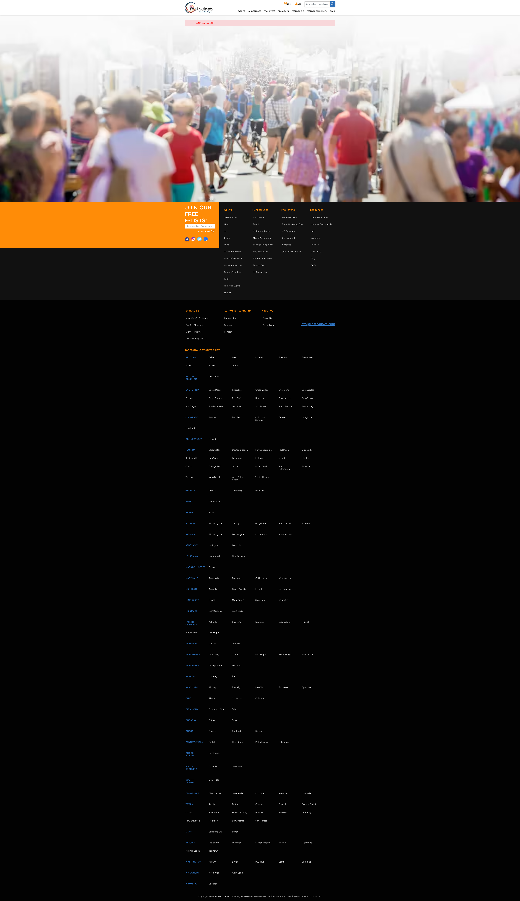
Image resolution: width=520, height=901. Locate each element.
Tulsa (234, 709)
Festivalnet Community (237, 310)
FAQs (313, 265)
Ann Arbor (214, 589)
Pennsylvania (194, 742)
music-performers (262, 238)
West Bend (237, 872)
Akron (212, 698)
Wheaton (306, 523)
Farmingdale (261, 654)
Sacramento (285, 398)
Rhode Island (190, 754)
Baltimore (237, 578)
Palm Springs (215, 398)
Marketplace (254, 11)
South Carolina (191, 767)
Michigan (191, 589)
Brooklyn (236, 687)
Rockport (213, 820)
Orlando (236, 466)
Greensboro (285, 621)
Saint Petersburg (284, 467)
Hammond (214, 556)
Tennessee (192, 793)
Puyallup (259, 861)
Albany (212, 687)
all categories (260, 272)
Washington (194, 861)
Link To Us (316, 251)
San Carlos (307, 398)
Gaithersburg (261, 578)
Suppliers (315, 238)
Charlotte (236, 621)
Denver (282, 417)
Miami (282, 458)
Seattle (282, 861)
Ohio (188, 698)
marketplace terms (282, 896)
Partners (315, 244)
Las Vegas (214, 676)
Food (226, 244)
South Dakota (190, 781)
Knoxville (259, 793)
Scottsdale (307, 357)
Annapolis (214, 578)
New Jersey (193, 654)
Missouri (191, 611)
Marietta (259, 490)
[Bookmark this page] (206, 239)
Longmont (307, 417)
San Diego (191, 406)
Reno (234, 676)
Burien (235, 861)
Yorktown (213, 850)
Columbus (260, 698)
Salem (258, 731)
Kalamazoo (285, 589)
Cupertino (237, 389)
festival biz (298, 11)
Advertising (268, 325)
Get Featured (288, 238)
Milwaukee (214, 872)
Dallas (189, 812)
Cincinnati (236, 698)
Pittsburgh (284, 742)
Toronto (236, 720)
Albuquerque (215, 665)
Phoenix (259, 357)
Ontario (191, 720)
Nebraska (192, 643)
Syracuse (306, 687)
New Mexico (193, 665)
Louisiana (192, 556)
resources (283, 11)
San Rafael (260, 406)
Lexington (214, 545)
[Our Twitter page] (199, 239)
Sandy (235, 831)
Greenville (237, 766)
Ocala (188, 466)
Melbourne (260, 458)
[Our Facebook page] (187, 239)
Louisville (236, 545)
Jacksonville (192, 458)
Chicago (236, 523)
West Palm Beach (237, 478)
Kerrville (283, 812)
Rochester (284, 687)
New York (192, 687)
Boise (211, 512)
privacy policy (301, 896)
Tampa (189, 477)
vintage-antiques (261, 231)
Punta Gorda (261, 466)
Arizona (191, 357)
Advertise (286, 244)
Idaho (189, 512)
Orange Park (215, 466)
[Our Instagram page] (193, 239)
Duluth (212, 600)
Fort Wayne (238, 534)
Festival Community (317, 11)
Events (227, 210)
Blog (332, 11)
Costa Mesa (215, 389)
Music (227, 224)
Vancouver (214, 376)
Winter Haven (262, 477)
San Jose (236, 406)
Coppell (282, 804)
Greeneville (237, 793)
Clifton (235, 654)
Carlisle (212, 742)
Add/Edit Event (289, 217)
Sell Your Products (194, 338)
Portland (236, 731)
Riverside (259, 398)
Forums (228, 325)
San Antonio (238, 820)
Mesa (235, 357)
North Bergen (285, 654)
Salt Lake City (215, 831)
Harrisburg (237, 742)
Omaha (236, 643)
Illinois (190, 523)
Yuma (235, 365)
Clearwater (214, 449)
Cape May (214, 654)
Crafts (227, 238)
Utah (189, 831)
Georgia (191, 490)
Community (230, 318)
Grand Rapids (239, 589)
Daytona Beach (240, 449)
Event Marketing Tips (292, 224)
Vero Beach (214, 477)
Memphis (283, 793)
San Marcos (261, 820)
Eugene (212, 731)
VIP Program (288, 231)
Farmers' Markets (232, 272)
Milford (212, 439)
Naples (305, 458)
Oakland (190, 398)
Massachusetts (194, 567)
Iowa (189, 501)
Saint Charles (285, 523)
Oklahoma (192, 709)
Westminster (285, 578)
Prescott (283, 357)
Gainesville (307, 449)
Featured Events (232, 285)
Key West (213, 458)
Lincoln (212, 643)
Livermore (284, 389)
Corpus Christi (309, 804)
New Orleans (238, 556)
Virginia (191, 842)
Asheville (213, 621)
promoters (269, 11)
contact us (316, 896)
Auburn (212, 861)
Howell (258, 589)
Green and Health (233, 251)
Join (313, 231)
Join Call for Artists (291, 251)
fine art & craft (260, 251)
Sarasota (306, 466)
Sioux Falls (214, 779)
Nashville (306, 793)
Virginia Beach (193, 850)
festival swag (259, 265)
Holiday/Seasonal (233, 258)
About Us (267, 310)
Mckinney (306, 812)
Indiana (190, 534)
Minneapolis (238, 600)
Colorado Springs (260, 418)
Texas (189, 804)
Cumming (237, 490)
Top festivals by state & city (202, 350)
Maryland (192, 578)
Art (225, 231)
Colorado (192, 417)
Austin (212, 804)
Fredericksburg (239, 812)
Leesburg (237, 458)
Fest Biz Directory (194, 325)
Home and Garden (233, 265)
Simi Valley (307, 406)
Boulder (236, 417)
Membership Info (319, 217)
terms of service (262, 896)
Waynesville (191, 632)
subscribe (204, 231)
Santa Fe (236, 665)
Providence (214, 753)
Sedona (189, 365)
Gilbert (212, 357)
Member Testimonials (321, 224)
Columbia (213, 766)
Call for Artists (231, 217)
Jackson (213, 883)
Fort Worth (214, 812)
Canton (259, 804)
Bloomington (215, 523)
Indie (226, 279)
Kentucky (192, 545)
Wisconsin (192, 872)
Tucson (212, 365)
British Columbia (191, 377)
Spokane (306, 861)
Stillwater (283, 600)
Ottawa (212, 720)
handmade (258, 217)
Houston (259, 812)
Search (227, 292)
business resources (263, 258)
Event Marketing (194, 331)
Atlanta (212, 490)
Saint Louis (237, 611)
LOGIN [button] (289, 4)
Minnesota (192, 600)
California (192, 389)
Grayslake (260, 523)
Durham (259, 621)
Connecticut (194, 439)
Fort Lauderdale (263, 449)
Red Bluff (236, 398)
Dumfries (236, 842)
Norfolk (282, 842)
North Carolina (191, 623)
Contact (228, 331)
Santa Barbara (286, 406)
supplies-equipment (263, 244)
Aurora (212, 417)
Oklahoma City (216, 709)
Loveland (190, 428)
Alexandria (214, 842)
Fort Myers (284, 449)
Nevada (190, 676)
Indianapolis (261, 534)
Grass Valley (261, 389)
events (241, 11)
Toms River (307, 654)
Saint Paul (260, 600)
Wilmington (214, 632)
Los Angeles (308, 389)
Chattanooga (215, 793)
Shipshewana (285, 534)
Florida (190, 449)
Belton (235, 804)
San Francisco (216, 406)
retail (256, 224)
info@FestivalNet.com (318, 324)
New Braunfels (193, 820)
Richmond (307, 842)
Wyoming (191, 883)
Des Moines (214, 501)
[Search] (332, 4)
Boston (212, 567)
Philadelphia (261, 742)
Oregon (190, 731)
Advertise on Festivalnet (197, 318)
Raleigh (306, 621)
